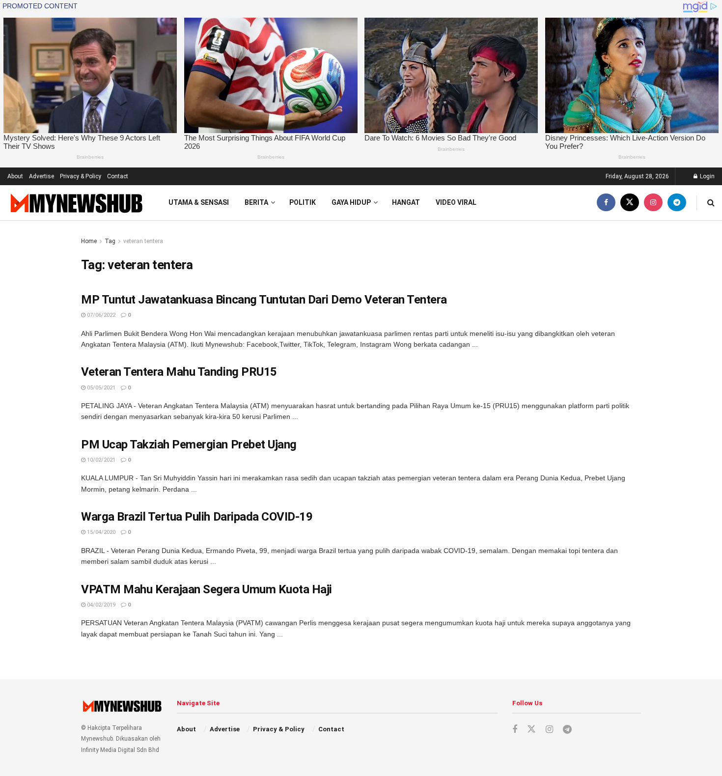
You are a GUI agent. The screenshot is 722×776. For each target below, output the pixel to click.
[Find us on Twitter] (629, 202)
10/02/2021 (100, 460)
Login (706, 176)
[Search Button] (711, 202)
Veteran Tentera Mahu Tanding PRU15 (179, 372)
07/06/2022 (100, 315)
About (15, 176)
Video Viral (456, 202)
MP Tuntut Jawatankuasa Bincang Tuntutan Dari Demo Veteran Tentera (264, 299)
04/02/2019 (100, 605)
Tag (110, 241)
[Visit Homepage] (75, 202)
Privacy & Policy (80, 176)
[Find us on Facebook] (606, 202)
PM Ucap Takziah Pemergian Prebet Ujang (189, 444)
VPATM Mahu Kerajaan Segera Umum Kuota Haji (206, 589)
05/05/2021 (100, 388)
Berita (256, 202)
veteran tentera (143, 241)
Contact (117, 176)
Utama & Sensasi (198, 202)
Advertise (41, 176)
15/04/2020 (100, 532)
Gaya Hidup (351, 202)
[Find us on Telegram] (676, 202)
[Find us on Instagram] (653, 202)
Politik (302, 202)
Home (89, 241)
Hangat (406, 202)
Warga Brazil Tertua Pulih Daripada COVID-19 (196, 517)
